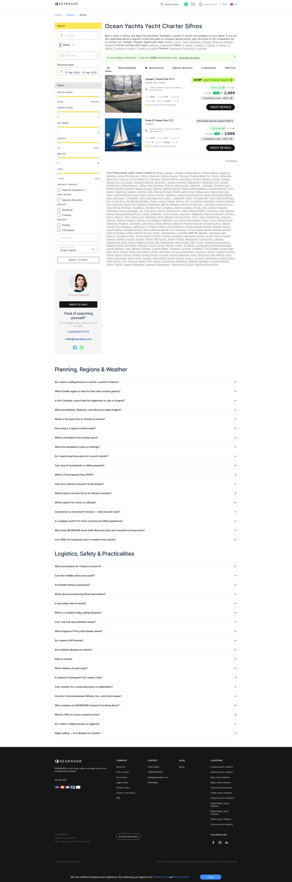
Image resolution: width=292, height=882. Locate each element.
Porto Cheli (200, 207)
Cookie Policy (161, 877)
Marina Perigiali (163, 191)
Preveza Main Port (200, 175)
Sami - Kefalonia (221, 175)
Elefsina (129, 188)
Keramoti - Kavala (165, 182)
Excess (189, 258)
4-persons (175, 48)
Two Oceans (212, 248)
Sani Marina (212, 216)
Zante (207, 194)
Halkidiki (167, 220)
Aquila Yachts (157, 245)
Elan (223, 232)
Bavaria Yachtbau (199, 261)
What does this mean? (189, 58)
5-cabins (119, 48)
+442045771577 (78, 331)
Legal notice (122, 782)
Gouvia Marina (114, 229)
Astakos (168, 207)
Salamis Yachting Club (140, 191)
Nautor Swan (127, 251)
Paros (213, 220)
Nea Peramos (155, 185)
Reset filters (78, 259)
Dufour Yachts (131, 254)
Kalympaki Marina (222, 194)
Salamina (120, 191)
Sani (202, 216)
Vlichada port (221, 185)
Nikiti (189, 198)
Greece (70, 14)
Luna (127, 248)
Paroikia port (133, 175)
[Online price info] (224, 88)
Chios (195, 216)
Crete (185, 41)
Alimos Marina (210, 172)
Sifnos (159, 172)
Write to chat (78, 304)
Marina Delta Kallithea (194, 188)
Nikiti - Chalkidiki (175, 198)
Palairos (157, 188)
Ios (141, 210)
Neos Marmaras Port (152, 198)
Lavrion (123, 179)
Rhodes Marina (169, 179)
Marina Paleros (172, 188)
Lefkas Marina (193, 172)
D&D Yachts (197, 242)
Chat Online (153, 766)
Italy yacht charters (220, 777)
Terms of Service (225, 861)
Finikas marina (193, 226)
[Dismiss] (234, 56)
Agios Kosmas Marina (190, 194)
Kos (176, 220)
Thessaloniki (200, 198)
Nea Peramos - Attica (134, 185)
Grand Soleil (143, 235)
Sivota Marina (163, 223)
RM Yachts (160, 239)
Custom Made (160, 248)
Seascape (183, 254)
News (182, 766)
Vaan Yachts (113, 261)
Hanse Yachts (114, 254)
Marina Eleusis (143, 188)
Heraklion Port (153, 207)
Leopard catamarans (184, 235)
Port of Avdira (114, 204)
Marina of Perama (182, 223)
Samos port (173, 210)
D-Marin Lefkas (156, 226)
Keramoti (182, 182)
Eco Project (121, 777)
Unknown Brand (219, 261)
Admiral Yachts (145, 242)
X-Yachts (156, 235)
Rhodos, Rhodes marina (216, 226)
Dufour (180, 258)
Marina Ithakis (197, 210)
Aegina (180, 201)
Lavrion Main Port (139, 179)
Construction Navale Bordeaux (213, 245)
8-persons (201, 48)
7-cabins (141, 48)
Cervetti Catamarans (207, 258)
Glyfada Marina (133, 229)
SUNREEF (197, 248)
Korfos (185, 204)
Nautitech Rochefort (206, 264)
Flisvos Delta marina (199, 229)
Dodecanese (168, 232)
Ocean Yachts (213, 235)
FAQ (118, 798)
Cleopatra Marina (143, 182)
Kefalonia (195, 41)
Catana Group (149, 254)
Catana (110, 239)
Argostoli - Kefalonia (191, 213)
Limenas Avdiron (224, 201)
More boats (182, 242)
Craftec (147, 258)
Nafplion (127, 207)
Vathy (185, 210)
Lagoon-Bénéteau (133, 264)
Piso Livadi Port (115, 201)
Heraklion (138, 207)
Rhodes (228, 41)
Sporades (134, 223)
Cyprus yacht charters (221, 824)
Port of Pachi (182, 216)
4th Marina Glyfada (137, 201)
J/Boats (135, 248)
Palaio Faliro (139, 194)
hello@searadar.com (78, 339)
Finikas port (202, 191)
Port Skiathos (124, 226)
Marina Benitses (220, 191)
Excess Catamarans (182, 251)
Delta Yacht (134, 258)
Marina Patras (122, 194)
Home (58, 14)
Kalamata (208, 201)
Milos (145, 175)
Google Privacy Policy (204, 861)
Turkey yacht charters (221, 792)
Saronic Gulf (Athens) (149, 220)
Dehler (200, 235)
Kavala (216, 179)
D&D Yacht (112, 251)
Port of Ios (150, 210)
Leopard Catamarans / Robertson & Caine (169, 264)
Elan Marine (217, 254)
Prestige (145, 248)
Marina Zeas (181, 185)
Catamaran (166, 45)
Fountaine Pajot (125, 235)
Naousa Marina (124, 213)
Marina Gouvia (169, 175)
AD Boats (189, 245)
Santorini (110, 45)
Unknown (174, 248)
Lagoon (110, 235)
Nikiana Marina (114, 188)
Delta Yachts (227, 258)
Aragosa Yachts (137, 261)
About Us (120, 766)
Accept (210, 877)
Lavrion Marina (216, 188)
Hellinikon (170, 194)
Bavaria (203, 232)
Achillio (224, 182)
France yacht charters (221, 787)
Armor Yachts (114, 264)
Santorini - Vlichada (201, 185)
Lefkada (206, 41)
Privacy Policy (123, 787)
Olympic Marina (202, 179)
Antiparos (150, 216)
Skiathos (225, 172)
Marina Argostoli (213, 213)
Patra (109, 194)
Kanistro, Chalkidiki (148, 204)
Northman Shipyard (136, 245)
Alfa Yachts (153, 261)
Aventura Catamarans (217, 242)
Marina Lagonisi (126, 220)
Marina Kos (194, 182)
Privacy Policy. (181, 877)
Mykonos (217, 41)
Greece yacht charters (221, 772)
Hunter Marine (114, 248)
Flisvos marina (155, 194)
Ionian (156, 232)
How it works (122, 772)
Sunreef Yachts (144, 239)
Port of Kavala (178, 229)
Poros (109, 216)
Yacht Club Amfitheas (221, 198)
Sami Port (112, 179)
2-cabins (210, 45)
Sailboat (153, 45)
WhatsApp (153, 782)
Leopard (186, 248)
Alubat (226, 235)
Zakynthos (185, 179)
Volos (121, 175)
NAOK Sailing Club (183, 191)
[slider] (57, 96)
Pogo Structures (200, 254)
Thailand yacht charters (222, 798)
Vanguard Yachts (205, 251)
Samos (161, 210)
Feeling (166, 235)
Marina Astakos (184, 207)
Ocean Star (226, 248)
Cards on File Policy (126, 792)
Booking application (128, 836)
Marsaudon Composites (199, 239)
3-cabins (221, 45)
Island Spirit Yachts (164, 258)
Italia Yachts (128, 242)
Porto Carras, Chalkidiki (148, 213)
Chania (170, 201)
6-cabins (130, 48)
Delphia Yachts (115, 245)
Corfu (177, 41)
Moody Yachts (174, 245)
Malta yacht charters (220, 819)
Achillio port (113, 185)
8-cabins (153, 48)
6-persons (188, 48)
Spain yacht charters (220, 782)
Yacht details (220, 107)
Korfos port (196, 204)
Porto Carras (170, 213)
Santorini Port (224, 204)
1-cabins (198, 45)
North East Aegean (190, 220)
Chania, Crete (157, 201)
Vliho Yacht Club (134, 216)
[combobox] (78, 56)
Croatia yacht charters (221, 766)
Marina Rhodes (175, 226)
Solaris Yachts (176, 239)
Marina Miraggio (170, 204)
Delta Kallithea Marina (155, 229)
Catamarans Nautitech (174, 261)
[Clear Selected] (93, 249)
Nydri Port (130, 204)
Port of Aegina (193, 201)
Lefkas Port (139, 226)
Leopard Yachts (225, 251)
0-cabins (187, 45)
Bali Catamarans (164, 242)
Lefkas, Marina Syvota (138, 232)
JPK (124, 261)
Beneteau (164, 251)
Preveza (183, 175)
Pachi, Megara (165, 216)
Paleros (119, 216)
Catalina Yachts (125, 239)
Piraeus (169, 185)
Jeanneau (214, 232)
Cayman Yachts (168, 254)
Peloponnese (225, 220)
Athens (169, 41)
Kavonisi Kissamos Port (207, 223)
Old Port (229, 213)
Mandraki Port (210, 182)
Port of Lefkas (124, 182)
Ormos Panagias (128, 210)
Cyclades (182, 232)
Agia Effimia (113, 207)
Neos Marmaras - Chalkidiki (122, 198)
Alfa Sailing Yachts (147, 251)
